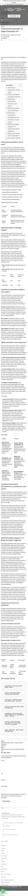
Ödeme (3, 850)
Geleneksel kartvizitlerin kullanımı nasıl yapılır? (12, 102)
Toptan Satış (4, 858)
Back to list (3, 746)
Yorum (3, 760)
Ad (2, 773)
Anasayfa (3, 864)
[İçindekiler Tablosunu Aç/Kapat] (19, 85)
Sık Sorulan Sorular (14, 138)
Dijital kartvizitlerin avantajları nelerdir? (14, 96)
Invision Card (17, 34)
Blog (2, 866)
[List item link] (14, 829)
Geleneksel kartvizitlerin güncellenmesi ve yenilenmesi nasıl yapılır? (13, 117)
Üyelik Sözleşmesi (5, 882)
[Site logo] (7, 6)
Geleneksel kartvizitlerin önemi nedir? (14, 90)
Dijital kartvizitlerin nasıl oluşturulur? (14, 109)
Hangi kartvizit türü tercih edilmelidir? (14, 134)
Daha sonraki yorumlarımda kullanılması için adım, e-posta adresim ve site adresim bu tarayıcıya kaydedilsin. (14, 796)
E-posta (3, 780)
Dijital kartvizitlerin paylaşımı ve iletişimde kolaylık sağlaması (14, 127)
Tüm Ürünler (4, 855)
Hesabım (3, 848)
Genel (2, 26)
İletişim (2, 871)
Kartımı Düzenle (13, 16)
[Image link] (11, 808)
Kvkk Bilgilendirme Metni (7, 880)
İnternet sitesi (4, 786)
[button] (3, 891)
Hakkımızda (4, 869)
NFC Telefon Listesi (6, 874)
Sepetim (3, 853)
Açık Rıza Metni (5, 885)
